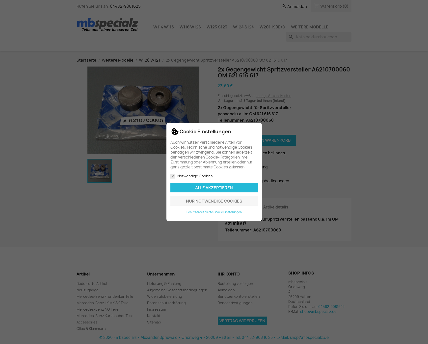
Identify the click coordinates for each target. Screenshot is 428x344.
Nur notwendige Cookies (214, 201)
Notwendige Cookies (195, 176)
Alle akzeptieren (214, 187)
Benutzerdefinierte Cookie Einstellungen (214, 212)
